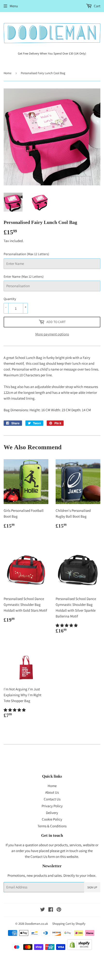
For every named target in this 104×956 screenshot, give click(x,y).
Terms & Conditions (52, 826)
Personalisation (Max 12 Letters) (26, 254)
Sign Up (92, 887)
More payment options (52, 334)
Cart (96, 6)
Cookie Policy (52, 819)
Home (7, 73)
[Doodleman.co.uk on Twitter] (42, 910)
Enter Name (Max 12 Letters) (24, 276)
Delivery (52, 812)
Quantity (10, 299)
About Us (52, 792)
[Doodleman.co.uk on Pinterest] (58, 910)
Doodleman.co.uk (36, 924)
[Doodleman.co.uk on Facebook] (50, 910)
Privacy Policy (52, 806)
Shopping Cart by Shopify (68, 924)
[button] (67, 625)
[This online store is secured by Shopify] (79, 948)
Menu (14, 6)
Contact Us (52, 799)
